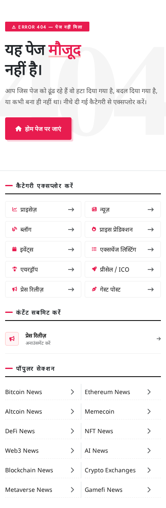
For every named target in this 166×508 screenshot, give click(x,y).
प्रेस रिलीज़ (31, 289)
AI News (96, 450)
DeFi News (20, 431)
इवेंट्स (26, 249)
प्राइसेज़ (28, 209)
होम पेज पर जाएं (43, 128)
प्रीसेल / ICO (114, 269)
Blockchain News (29, 470)
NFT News (99, 431)
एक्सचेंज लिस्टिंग (118, 249)
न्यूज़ (104, 209)
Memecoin (99, 411)
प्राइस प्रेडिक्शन (116, 229)
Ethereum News (107, 391)
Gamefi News (104, 489)
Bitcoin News (23, 391)
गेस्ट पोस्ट (110, 289)
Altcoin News (23, 411)
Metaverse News (28, 489)
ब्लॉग (25, 229)
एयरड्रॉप (29, 269)
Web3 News (22, 450)
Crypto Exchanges (110, 470)
